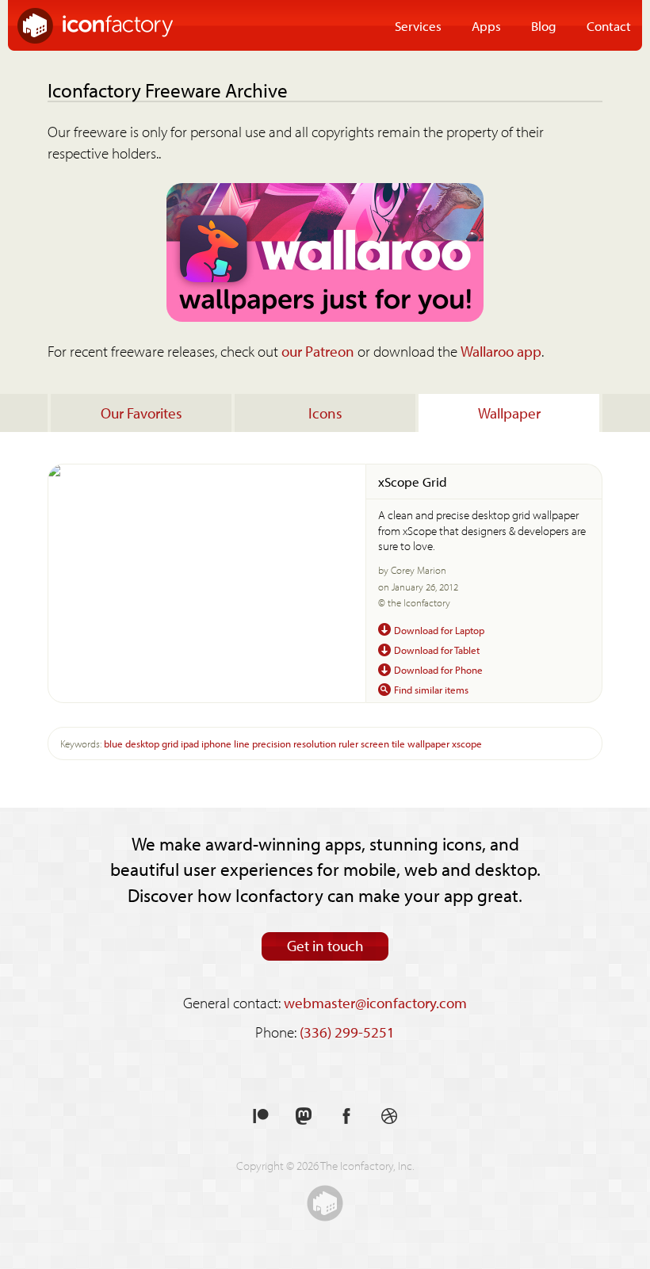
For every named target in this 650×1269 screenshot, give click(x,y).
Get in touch (325, 945)
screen (375, 743)
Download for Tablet (437, 649)
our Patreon (317, 351)
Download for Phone (438, 669)
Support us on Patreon (260, 1116)
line (242, 743)
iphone (216, 743)
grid (170, 743)
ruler (348, 743)
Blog (543, 25)
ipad (190, 743)
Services (418, 25)
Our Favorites (141, 412)
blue (113, 743)
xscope (467, 743)
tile (398, 743)
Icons (325, 412)
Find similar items (431, 689)
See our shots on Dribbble (389, 1116)
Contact (609, 25)
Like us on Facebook (346, 1116)
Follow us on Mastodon (303, 1116)
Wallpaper (509, 412)
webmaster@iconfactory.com (375, 1002)
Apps (486, 25)
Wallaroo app (501, 351)
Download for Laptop (439, 629)
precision (271, 743)
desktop (142, 743)
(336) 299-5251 (347, 1032)
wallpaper (428, 743)
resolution (314, 743)
